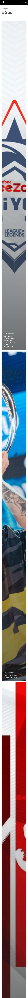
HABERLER (11, 333)
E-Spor (5, 333)
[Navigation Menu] (25, 2)
